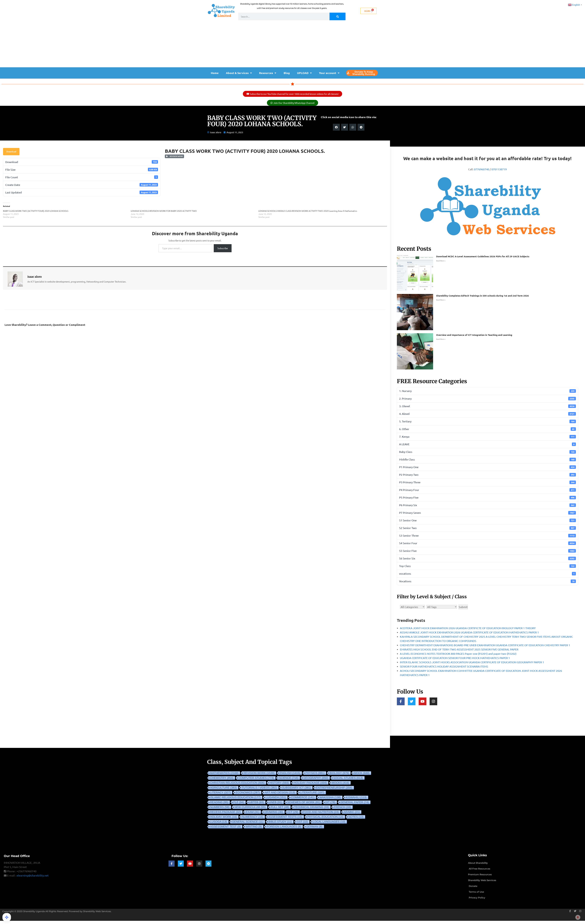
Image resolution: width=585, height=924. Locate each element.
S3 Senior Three (486, 535)
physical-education (325, 816)
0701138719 (499, 169)
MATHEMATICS (224, 773)
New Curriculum (250, 807)
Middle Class (486, 459)
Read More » (440, 261)
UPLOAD (302, 73)
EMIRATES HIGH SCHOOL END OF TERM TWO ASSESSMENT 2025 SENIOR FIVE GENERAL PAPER (459, 649)
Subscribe (222, 248)
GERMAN (314, 826)
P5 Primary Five (486, 497)
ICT (293, 811)
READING (219, 802)
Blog (287, 73)
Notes (355, 816)
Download (11, 151)
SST (302, 821)
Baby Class (486, 451)
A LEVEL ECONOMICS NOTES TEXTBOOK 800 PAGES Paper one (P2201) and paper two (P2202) (458, 653)
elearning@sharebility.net (33, 875)
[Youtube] (422, 701)
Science (288, 777)
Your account (327, 73)
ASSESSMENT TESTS (285, 816)
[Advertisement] (292, 44)
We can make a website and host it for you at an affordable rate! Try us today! (487, 158)
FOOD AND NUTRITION (321, 811)
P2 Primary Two (486, 474)
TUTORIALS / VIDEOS (259, 787)
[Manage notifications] (577, 917)
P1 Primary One (486, 467)
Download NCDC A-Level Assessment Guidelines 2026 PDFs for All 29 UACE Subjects (482, 256)
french (342, 807)
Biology (339, 773)
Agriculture (223, 787)
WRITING (254, 826)
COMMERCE (302, 797)
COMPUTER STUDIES (256, 777)
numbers (219, 807)
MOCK (361, 773)
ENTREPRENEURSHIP (334, 787)
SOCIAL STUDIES (348, 777)
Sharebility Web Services (97, 911)
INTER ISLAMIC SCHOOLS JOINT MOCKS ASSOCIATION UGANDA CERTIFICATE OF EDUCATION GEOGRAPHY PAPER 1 (472, 662)
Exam (252, 811)
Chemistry (221, 777)
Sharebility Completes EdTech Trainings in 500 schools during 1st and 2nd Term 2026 (482, 295)
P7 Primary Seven (486, 512)
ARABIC (352, 811)
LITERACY (220, 792)
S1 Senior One (486, 520)
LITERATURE (312, 792)
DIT (330, 802)
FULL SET (280, 807)
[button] (336, 127)
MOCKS (340, 782)
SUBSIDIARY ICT (296, 787)
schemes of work (303, 802)
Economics (248, 792)
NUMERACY (252, 816)
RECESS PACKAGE (225, 811)
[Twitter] (412, 701)
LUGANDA (276, 797)
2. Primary (486, 398)
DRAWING (273, 811)
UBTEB (256, 802)
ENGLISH (290, 773)
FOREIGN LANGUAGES (284, 826)
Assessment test (225, 826)
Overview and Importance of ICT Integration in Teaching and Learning (474, 334)
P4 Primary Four (486, 489)
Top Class (486, 565)
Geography (315, 777)
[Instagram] (433, 701)
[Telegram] (209, 864)
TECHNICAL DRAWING (311, 807)
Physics (314, 773)
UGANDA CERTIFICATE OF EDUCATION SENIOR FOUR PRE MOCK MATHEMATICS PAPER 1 (455, 657)
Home (215, 73)
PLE (238, 802)
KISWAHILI (356, 797)
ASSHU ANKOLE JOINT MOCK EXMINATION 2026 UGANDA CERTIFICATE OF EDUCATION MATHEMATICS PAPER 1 (469, 632)
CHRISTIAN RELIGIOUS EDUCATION (237, 782)
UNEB (275, 802)
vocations (486, 573)
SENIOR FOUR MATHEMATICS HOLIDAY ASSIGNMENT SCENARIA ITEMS (444, 666)
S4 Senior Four (486, 543)
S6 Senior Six (486, 558)
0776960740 (481, 169)
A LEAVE (486, 444)
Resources (266, 73)
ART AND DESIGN (280, 792)
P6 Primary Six (486, 505)
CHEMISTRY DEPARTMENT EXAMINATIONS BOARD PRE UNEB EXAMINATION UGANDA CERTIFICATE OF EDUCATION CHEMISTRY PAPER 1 (485, 645)
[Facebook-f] (401, 701)
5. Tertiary (486, 421)
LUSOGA (218, 821)
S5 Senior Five (486, 550)
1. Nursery (486, 390)
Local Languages (329, 821)
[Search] (338, 16)
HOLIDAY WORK (223, 816)
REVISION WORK (176, 156)
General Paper (354, 802)
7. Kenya (486, 436)
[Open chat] (7, 917)
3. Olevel (486, 406)
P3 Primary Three (486, 482)
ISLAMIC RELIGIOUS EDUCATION (235, 797)
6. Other (486, 428)
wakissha (330, 797)
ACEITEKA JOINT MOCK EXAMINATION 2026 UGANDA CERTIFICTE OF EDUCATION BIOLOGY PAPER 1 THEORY (468, 628)
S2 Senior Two (486, 527)
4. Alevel (486, 413)
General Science (247, 821)
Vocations (486, 581)
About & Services (237, 73)
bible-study (280, 821)
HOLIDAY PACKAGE (310, 782)
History (279, 782)
